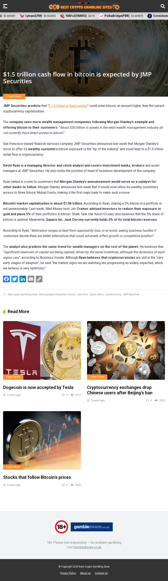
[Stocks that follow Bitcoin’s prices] (42, 440)
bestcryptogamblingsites (52, 294)
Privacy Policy (68, 573)
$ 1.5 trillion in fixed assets (68, 106)
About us (85, 573)
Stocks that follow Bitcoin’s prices (37, 477)
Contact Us (101, 573)
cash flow (82, 294)
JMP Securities (131, 294)
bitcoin (71, 294)
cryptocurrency (113, 294)
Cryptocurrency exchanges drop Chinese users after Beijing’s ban (119, 390)
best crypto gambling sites (22, 294)
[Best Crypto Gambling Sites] (84, 6)
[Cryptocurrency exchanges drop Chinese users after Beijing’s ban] (126, 350)
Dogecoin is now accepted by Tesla (38, 387)
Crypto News (14, 96)
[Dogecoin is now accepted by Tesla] (42, 350)
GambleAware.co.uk (87, 547)
